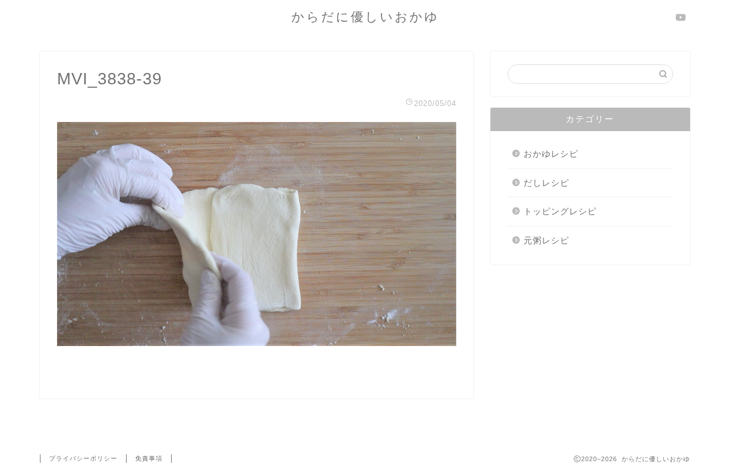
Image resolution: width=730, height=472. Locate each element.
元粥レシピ (546, 240)
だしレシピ (546, 183)
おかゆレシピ (551, 153)
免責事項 (149, 458)
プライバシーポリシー (83, 458)
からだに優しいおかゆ (365, 16)
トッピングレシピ (560, 211)
